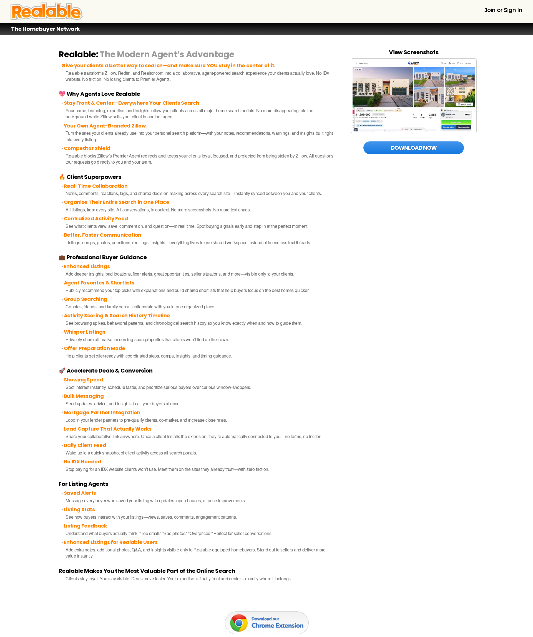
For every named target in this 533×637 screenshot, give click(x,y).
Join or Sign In (503, 10)
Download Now (414, 148)
